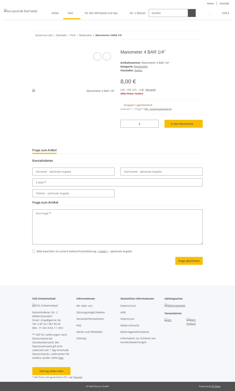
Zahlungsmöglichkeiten (90, 312)
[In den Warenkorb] (35, 47)
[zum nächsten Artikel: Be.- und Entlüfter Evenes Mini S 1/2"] (199, 35)
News (210, 3)
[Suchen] (192, 13)
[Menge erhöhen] (154, 124)
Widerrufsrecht (129, 325)
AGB (123, 312)
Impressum (127, 319)
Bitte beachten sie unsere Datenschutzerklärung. (84, 251)
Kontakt (224, 3)
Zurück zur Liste (44, 35)
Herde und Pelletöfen (89, 332)
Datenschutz (128, 305)
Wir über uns (84, 305)
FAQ (78, 325)
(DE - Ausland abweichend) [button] (158, 109)
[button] (203, 13)
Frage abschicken (189, 261)
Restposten (141, 66)
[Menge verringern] (125, 124)
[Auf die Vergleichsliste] (97, 56)
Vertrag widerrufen (51, 371)
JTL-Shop (216, 386)
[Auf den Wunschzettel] (107, 56)
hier (61, 358)
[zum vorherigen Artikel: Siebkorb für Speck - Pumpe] (191, 35)
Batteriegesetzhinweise (134, 332)
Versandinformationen (90, 319)
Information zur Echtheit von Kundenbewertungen (138, 340)
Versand (150, 89)
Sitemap (81, 338)
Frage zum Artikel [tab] (44, 150)
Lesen (103, 251)
